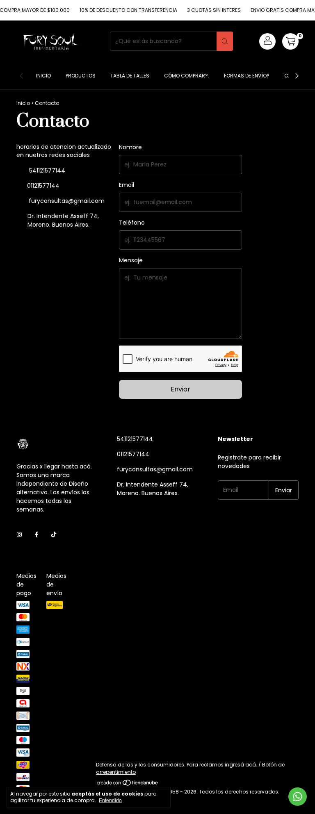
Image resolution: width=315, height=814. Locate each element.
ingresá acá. (241, 764)
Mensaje (131, 260)
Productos (81, 75)
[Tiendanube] (128, 784)
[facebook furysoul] (36, 534)
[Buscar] (225, 41)
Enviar (180, 389)
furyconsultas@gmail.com (67, 201)
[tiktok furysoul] (54, 534)
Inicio (43, 75)
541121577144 (46, 170)
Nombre (130, 147)
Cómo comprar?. (186, 75)
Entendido (110, 800)
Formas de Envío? (246, 75)
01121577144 (42, 186)
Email (126, 185)
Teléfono (132, 222)
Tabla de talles (129, 75)
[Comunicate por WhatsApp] (297, 796)
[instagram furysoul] (19, 534)
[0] (290, 41)
